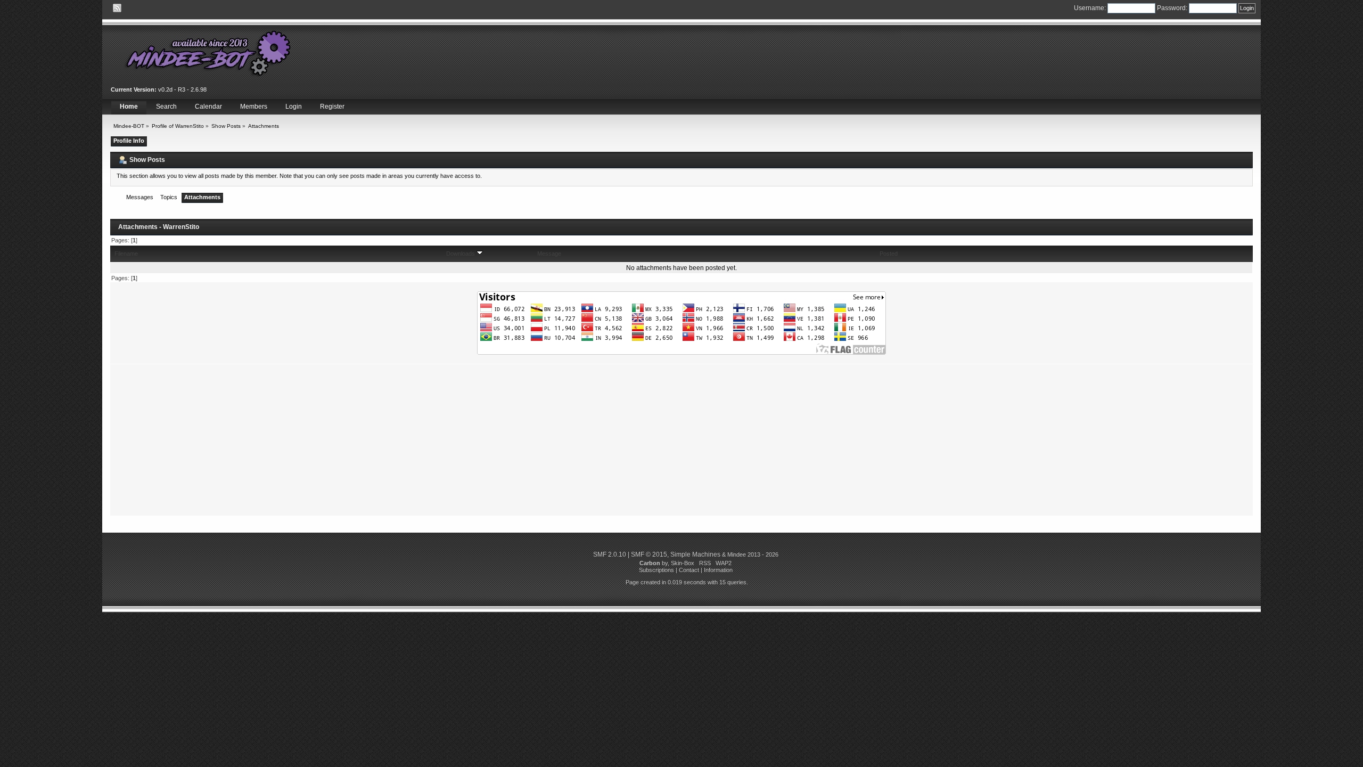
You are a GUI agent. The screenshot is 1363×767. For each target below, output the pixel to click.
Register (332, 106)
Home (129, 106)
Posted (889, 253)
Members (253, 106)
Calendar (208, 106)
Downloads (461, 253)
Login (293, 106)
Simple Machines (695, 554)
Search (166, 106)
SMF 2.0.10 (609, 554)
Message (549, 253)
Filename (126, 253)
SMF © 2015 (649, 554)
